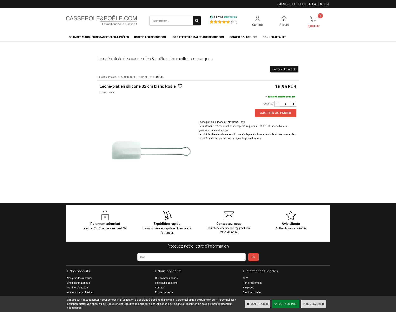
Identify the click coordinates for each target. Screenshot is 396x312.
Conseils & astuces (243, 37)
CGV (245, 278)
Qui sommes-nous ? (166, 278)
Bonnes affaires (274, 37)
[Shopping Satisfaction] (223, 17)
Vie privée (248, 287)
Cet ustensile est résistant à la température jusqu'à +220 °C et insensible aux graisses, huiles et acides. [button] (243, 128)
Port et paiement (252, 282)
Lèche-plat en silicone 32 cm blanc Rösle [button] (222, 122)
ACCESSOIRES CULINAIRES (136, 77)
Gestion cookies (252, 292)
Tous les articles (106, 77)
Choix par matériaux (78, 282)
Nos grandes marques (80, 278)
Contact (159, 287)
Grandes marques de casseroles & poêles (99, 37)
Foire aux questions (166, 282)
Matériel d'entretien (78, 287)
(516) (234, 22)
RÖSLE (160, 77)
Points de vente (164, 292)
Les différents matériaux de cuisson (197, 37)
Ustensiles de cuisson (150, 37)
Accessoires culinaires (80, 292)
